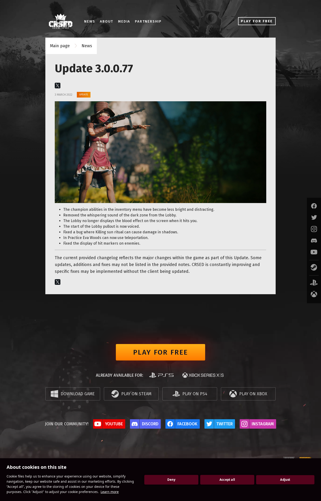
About (106, 21)
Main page (60, 45)
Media (124, 21)
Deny (171, 480)
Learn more (110, 491)
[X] (57, 85)
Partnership (148, 21)
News (89, 21)
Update (83, 94)
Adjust (285, 480)
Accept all (227, 480)
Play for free (160, 352)
